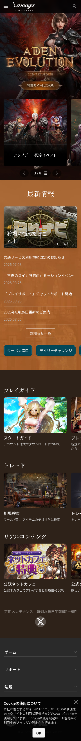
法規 (8, 687)
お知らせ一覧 (40, 333)
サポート (12, 669)
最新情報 (40, 193)
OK (38, 733)
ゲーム (10, 652)
